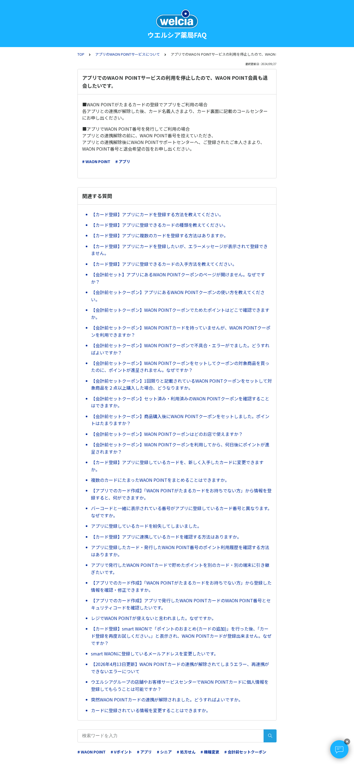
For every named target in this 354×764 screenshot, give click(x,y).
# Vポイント (121, 752)
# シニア (164, 752)
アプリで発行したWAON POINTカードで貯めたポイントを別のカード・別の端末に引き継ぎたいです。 (180, 568)
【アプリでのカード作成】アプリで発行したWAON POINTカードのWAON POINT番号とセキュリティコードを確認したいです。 (181, 604)
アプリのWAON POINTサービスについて (127, 54)
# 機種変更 (210, 752)
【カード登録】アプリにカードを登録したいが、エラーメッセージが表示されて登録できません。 (179, 250)
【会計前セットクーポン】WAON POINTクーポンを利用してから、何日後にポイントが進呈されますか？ (180, 448)
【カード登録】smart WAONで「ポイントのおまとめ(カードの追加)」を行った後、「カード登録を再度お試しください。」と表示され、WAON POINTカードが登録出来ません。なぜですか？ (181, 635)
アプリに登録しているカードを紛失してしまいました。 (146, 526)
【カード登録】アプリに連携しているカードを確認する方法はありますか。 (166, 536)
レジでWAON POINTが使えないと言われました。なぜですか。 (153, 618)
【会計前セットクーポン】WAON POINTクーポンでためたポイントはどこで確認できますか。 (180, 313)
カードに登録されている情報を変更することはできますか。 (150, 710)
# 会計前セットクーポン (245, 752)
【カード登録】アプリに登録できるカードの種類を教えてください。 (159, 225)
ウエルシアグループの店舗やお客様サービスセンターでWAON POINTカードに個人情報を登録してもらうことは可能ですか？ (180, 685)
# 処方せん (186, 752)
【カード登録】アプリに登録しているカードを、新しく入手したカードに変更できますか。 (177, 466)
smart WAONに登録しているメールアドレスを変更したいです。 (154, 653)
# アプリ (122, 161)
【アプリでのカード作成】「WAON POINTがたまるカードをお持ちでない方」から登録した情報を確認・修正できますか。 (181, 586)
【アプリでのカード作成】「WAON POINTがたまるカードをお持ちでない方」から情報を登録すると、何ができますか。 (181, 494)
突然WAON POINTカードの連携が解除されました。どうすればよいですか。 (167, 699)
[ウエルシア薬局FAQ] (177, 19)
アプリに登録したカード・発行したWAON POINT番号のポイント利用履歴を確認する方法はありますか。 (180, 551)
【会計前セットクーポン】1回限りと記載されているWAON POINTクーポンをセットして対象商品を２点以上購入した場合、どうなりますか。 (181, 384)
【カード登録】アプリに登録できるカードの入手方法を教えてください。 (164, 264)
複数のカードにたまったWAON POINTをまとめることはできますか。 (160, 480)
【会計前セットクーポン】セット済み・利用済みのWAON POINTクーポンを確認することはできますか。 (180, 402)
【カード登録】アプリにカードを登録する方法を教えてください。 (157, 214)
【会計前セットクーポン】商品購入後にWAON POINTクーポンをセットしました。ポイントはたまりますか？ (180, 420)
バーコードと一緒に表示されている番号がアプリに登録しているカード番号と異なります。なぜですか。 (181, 512)
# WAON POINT (96, 161)
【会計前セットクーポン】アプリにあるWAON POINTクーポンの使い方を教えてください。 (178, 296)
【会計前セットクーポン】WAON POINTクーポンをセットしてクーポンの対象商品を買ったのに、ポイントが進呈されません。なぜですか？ (180, 367)
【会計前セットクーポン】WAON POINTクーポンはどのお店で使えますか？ (167, 434)
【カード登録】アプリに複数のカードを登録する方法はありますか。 (159, 235)
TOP (80, 54)
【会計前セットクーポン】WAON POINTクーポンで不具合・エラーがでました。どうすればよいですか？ (180, 349)
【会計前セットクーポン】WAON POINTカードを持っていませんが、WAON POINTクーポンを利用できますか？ (180, 331)
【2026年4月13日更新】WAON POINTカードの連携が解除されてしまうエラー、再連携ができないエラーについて (180, 668)
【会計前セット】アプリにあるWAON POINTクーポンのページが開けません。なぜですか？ (178, 278)
